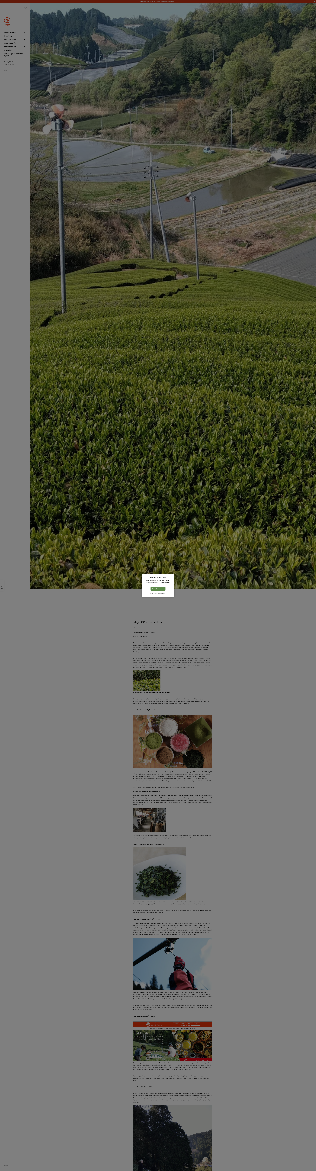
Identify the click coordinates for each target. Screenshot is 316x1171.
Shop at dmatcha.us (158, 589)
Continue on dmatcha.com (158, 593)
